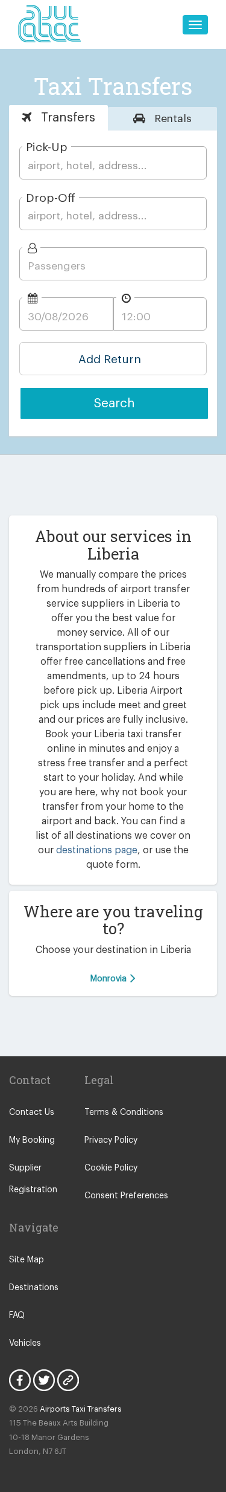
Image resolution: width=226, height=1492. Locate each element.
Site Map (26, 1260)
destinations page (96, 850)
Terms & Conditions (123, 1112)
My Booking (32, 1140)
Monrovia (109, 979)
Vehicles (25, 1343)
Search (114, 403)
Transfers (66, 117)
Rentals (171, 119)
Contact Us (31, 1112)
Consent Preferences (126, 1196)
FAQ (17, 1315)
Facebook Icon (20, 1380)
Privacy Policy (110, 1140)
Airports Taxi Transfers (81, 1409)
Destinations (33, 1288)
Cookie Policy (110, 1168)
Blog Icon (68, 1380)
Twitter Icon (44, 1380)
